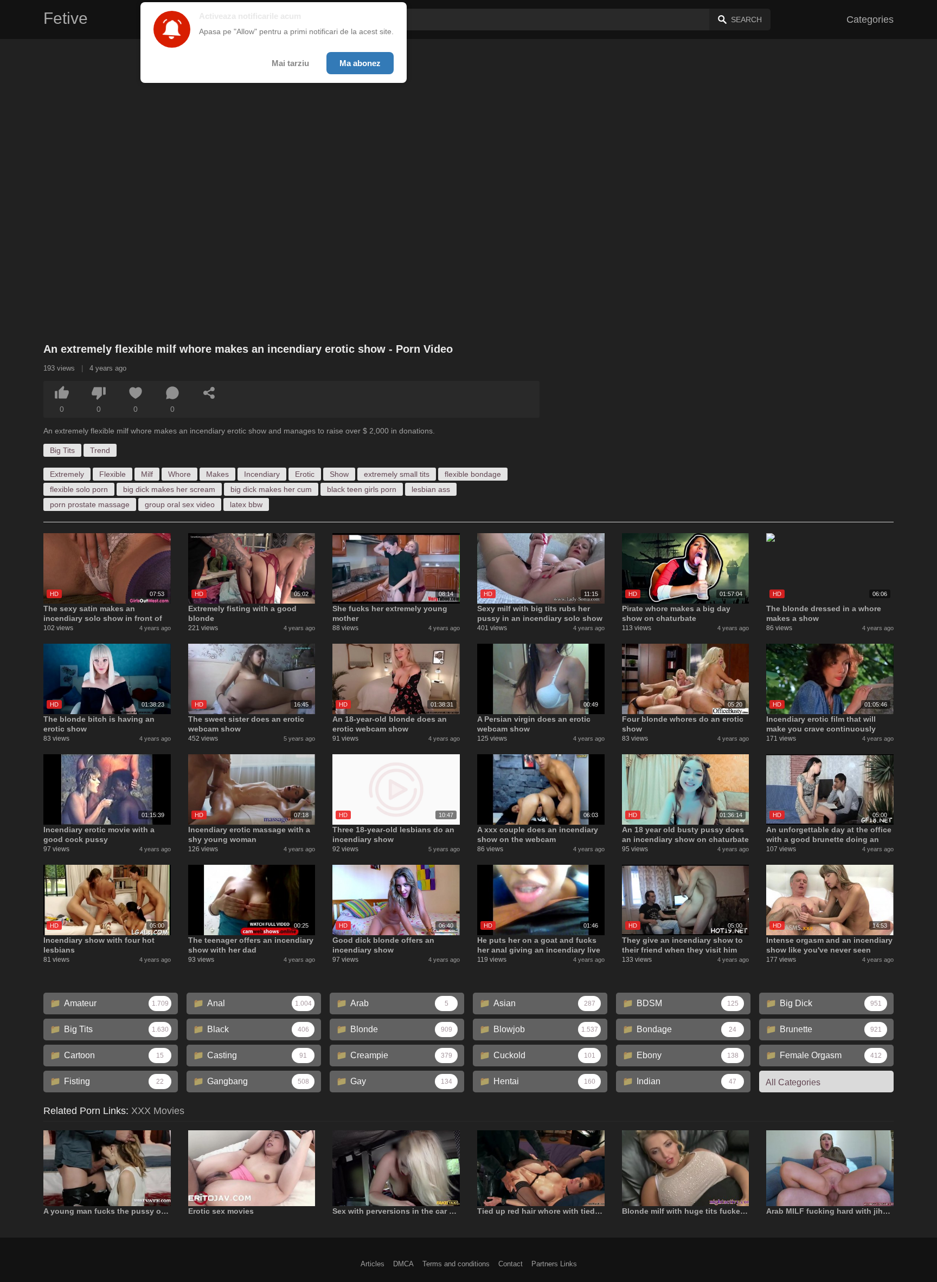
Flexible (112, 474)
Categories (870, 19)
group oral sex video (180, 504)
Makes (217, 474)
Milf (147, 474)
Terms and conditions (456, 1264)
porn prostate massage (90, 504)
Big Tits (62, 450)
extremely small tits (396, 474)
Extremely (67, 474)
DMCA (403, 1264)
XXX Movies (157, 1110)
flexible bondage (473, 474)
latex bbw (246, 504)
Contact (510, 1264)
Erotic (305, 474)
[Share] (209, 393)
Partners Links (554, 1264)
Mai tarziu (290, 63)
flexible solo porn (79, 489)
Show (339, 474)
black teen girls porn (361, 489)
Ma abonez (360, 63)
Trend (100, 450)
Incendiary (262, 474)
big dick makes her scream (169, 489)
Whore (179, 474)
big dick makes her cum (271, 489)
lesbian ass (431, 489)
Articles (372, 1264)
